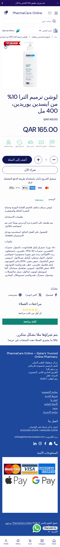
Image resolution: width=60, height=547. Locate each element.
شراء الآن (30, 170)
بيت (56, 36)
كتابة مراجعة (30, 321)
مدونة (55, 408)
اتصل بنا (54, 400)
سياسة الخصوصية (50, 392)
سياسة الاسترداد (50, 412)
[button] (48, 30)
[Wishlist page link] (49, 13)
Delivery (39, 200)
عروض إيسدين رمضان (41, 36)
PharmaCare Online (27, 13)
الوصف (51, 199)
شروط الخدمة (51, 396)
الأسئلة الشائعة (51, 404)
